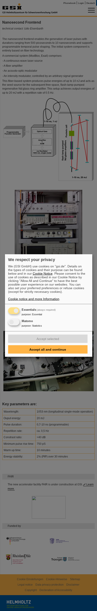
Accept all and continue (47, 349)
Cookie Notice (43, 273)
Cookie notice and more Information (33, 299)
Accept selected (48, 339)
